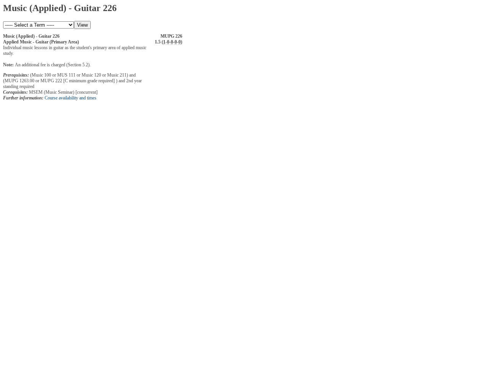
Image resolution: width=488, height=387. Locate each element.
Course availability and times (70, 98)
